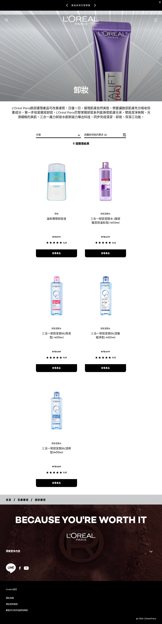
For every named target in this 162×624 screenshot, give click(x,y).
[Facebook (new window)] (20, 568)
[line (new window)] (11, 568)
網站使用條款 (12, 604)
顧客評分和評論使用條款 (17, 610)
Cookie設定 (11, 589)
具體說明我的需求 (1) (95, 134)
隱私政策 (10, 598)
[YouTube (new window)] (26, 568)
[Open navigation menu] (155, 20)
